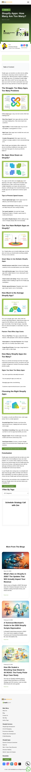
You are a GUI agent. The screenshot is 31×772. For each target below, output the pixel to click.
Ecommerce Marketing (8, 731)
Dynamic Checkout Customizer (10, 742)
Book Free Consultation (9, 486)
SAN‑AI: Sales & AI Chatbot (9, 752)
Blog (4, 713)
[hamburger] (28, 2)
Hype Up (5, 744)
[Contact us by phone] (28, 764)
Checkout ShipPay (7, 749)
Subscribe (6, 9)
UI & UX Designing (7, 729)
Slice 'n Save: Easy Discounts (10, 747)
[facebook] (4, 764)
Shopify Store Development (9, 733)
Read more (6, 595)
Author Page (6, 720)
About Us (5, 710)
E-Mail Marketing (7, 736)
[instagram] (8, 764)
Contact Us (5, 715)
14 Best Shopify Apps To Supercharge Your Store (14, 448)
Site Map (5, 717)
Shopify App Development (9, 726)
